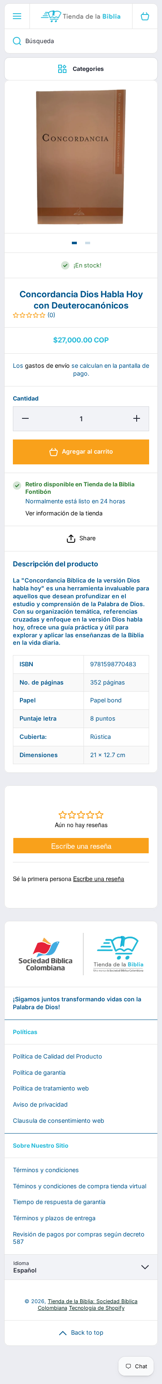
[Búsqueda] (12, 41)
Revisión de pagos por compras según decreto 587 (79, 1238)
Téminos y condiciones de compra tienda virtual (79, 1186)
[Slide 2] (87, 243)
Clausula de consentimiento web (58, 1120)
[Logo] (81, 16)
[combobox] (81, 41)
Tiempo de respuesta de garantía (59, 1201)
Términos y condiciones (46, 1169)
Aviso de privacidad (40, 1104)
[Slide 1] (74, 243)
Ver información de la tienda (64, 513)
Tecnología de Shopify (97, 1308)
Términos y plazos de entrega (54, 1217)
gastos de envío (47, 365)
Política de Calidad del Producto (57, 1056)
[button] (81, 538)
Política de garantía (39, 1072)
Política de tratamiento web (51, 1088)
